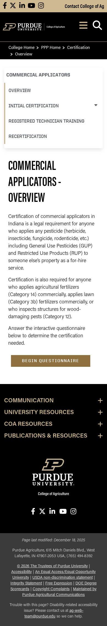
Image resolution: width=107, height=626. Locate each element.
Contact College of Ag (84, 6)
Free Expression (58, 583)
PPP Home (51, 47)
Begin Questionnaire (50, 360)
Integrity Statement (26, 583)
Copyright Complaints (51, 589)
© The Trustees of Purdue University (52, 566)
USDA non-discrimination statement (62, 578)
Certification (78, 47)
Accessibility (21, 572)
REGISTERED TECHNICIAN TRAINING (47, 121)
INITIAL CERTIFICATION (34, 105)
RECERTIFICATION (28, 136)
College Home (22, 47)
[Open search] (97, 27)
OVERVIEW (20, 90)
